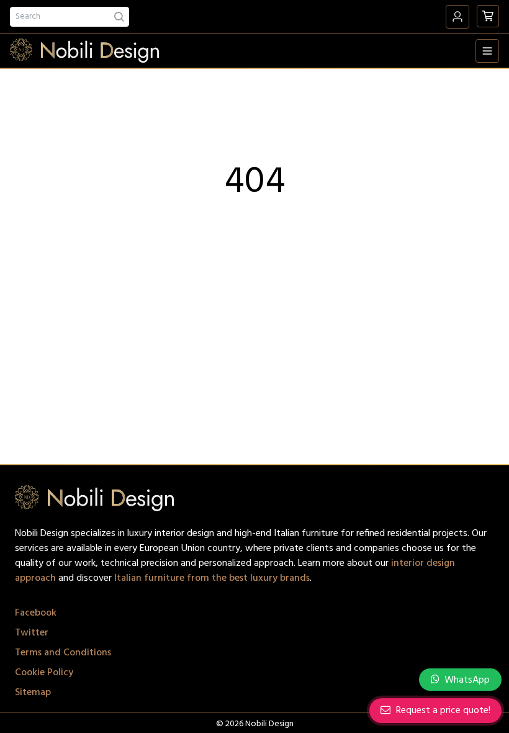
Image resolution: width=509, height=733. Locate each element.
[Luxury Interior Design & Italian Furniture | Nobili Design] (84, 50)
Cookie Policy (44, 673)
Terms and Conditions (63, 653)
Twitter (31, 633)
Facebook (35, 613)
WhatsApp (466, 680)
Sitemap (33, 693)
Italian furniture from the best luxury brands (212, 578)
